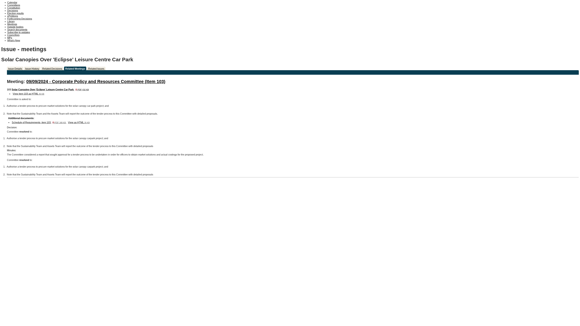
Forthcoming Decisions (19, 19)
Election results (15, 13)
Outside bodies (15, 27)
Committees (13, 5)
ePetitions (12, 16)
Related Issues (96, 68)
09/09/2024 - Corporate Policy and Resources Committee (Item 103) (95, 81)
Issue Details (15, 68)
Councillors (13, 35)
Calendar (12, 2)
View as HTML (79, 122)
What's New (13, 40)
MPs (9, 38)
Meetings (12, 24)
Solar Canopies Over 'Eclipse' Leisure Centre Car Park (50, 89)
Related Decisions (52, 68)
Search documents (17, 29)
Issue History (32, 68)
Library (11, 21)
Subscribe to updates (18, 32)
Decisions (12, 10)
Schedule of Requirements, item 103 (39, 122)
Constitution (13, 8)
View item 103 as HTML (28, 94)
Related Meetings (75, 68)
